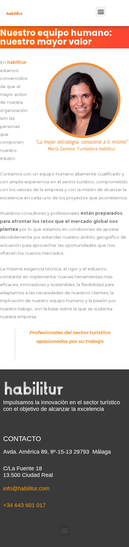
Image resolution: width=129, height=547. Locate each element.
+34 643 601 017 (24, 505)
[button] (100, 11)
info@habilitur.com (26, 488)
